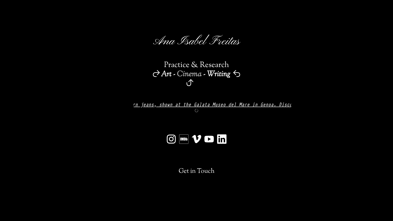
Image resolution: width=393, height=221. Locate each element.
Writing (218, 74)
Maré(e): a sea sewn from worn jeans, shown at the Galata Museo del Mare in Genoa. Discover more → (184, 104)
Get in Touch (197, 171)
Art (166, 74)
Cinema (189, 74)
